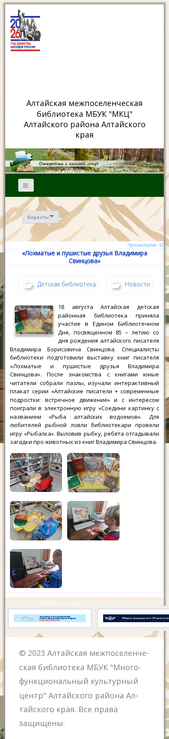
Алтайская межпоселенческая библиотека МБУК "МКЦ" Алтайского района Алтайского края (86, 118)
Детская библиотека (66, 284)
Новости (137, 284)
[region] (84, 160)
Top (159, 727)
